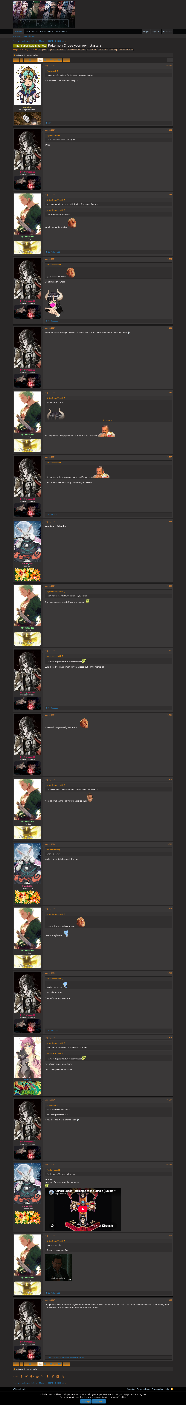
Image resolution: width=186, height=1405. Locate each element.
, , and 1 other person (66, 1357)
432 (50, 60)
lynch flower (103, 49)
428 (29, 60)
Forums (18, 31)
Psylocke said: (52, 849)
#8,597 (169, 1100)
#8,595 (169, 973)
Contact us (130, 1389)
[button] (37, 31)
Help (167, 1389)
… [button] (25, 60)
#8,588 (169, 521)
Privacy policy (157, 1389)
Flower (27, 1079)
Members (60, 31)
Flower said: (51, 71)
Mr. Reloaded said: (54, 264)
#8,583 (169, 194)
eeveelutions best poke (76, 49)
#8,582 (169, 130)
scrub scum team (126, 49)
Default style (20, 1389)
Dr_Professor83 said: (55, 200)
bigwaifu (51, 49)
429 (34, 60)
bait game (42, 49)
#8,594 (169, 908)
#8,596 (169, 1037)
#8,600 (169, 1300)
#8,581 (169, 65)
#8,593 (169, 844)
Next (66, 60)
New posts (17, 36)
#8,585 (169, 328)
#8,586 (169, 392)
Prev (16, 60)
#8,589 (169, 586)
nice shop (113, 49)
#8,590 (169, 650)
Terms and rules (143, 1389)
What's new (45, 31)
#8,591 (169, 715)
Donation (30, 31)
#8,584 (169, 259)
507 (59, 60)
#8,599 (169, 1235)
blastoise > (61, 49)
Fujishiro (17, 49)
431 (45, 60)
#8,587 (169, 457)
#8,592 (169, 779)
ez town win (91, 49)
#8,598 (169, 1164)
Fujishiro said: (52, 135)
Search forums (29, 36)
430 (40, 60)
